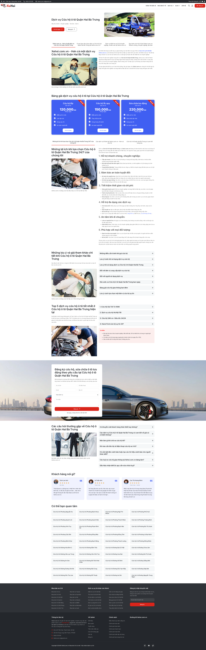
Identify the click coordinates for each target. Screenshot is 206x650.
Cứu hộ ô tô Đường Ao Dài (113, 575)
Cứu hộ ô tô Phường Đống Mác (88, 534)
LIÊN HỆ (184, 5)
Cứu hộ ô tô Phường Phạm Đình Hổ (89, 527)
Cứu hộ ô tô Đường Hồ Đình (113, 560)
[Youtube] (202, 1)
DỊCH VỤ (170, 5)
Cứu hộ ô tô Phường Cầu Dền (62, 534)
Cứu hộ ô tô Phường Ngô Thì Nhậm (114, 512)
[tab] (63, 44)
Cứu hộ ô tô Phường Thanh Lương (115, 541)
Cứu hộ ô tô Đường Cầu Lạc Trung (63, 554)
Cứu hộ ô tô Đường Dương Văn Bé (63, 568)
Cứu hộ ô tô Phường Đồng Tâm (114, 534)
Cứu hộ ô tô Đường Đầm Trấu (88, 547)
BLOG (176, 5)
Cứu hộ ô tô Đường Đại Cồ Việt (114, 547)
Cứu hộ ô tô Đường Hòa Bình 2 (62, 547)
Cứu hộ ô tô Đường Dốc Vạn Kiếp (115, 568)
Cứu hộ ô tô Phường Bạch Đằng (89, 541)
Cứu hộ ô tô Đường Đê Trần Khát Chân (89, 561)
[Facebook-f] (200, 1)
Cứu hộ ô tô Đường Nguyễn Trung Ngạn (142, 576)
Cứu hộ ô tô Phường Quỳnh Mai (89, 520)
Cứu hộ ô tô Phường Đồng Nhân (141, 541)
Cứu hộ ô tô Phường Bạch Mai (114, 526)
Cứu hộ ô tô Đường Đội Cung (88, 568)
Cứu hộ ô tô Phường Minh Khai (62, 541)
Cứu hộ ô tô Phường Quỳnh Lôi (62, 520)
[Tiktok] (204, 1)
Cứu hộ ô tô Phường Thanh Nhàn (115, 520)
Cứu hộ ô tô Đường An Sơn (61, 560)
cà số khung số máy (146, 213)
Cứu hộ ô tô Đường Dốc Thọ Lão (63, 575)
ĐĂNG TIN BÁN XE (151, 5)
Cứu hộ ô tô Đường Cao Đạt (113, 554)
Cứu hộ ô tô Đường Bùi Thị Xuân (141, 554)
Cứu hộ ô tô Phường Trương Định (142, 520)
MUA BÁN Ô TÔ (162, 5)
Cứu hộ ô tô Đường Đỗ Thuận (88, 575)
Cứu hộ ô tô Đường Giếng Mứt (141, 560)
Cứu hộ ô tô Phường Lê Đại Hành (142, 534)
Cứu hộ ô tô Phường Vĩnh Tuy (62, 526)
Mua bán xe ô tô (57, 588)
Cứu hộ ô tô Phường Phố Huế (141, 512)
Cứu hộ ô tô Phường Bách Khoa (89, 512)
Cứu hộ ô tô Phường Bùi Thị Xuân (142, 526)
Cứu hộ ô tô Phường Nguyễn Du (63, 512)
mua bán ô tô (65, 622)
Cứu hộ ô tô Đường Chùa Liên (141, 547)
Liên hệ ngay (68, 130)
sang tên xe (130, 213)
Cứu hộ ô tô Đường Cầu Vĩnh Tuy (89, 554)
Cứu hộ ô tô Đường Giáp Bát (140, 568)
